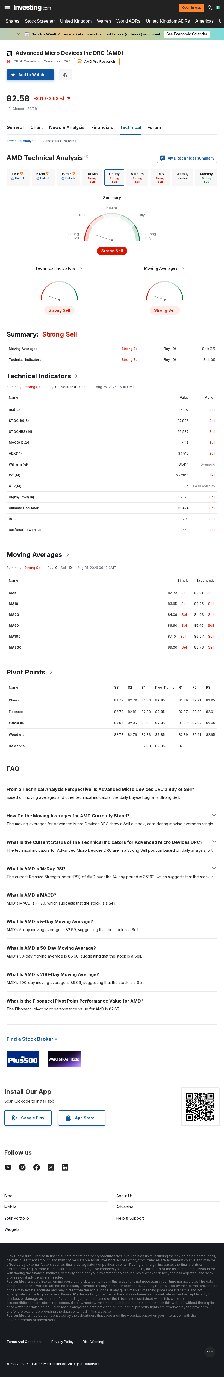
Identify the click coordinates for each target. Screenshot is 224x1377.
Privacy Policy (62, 1342)
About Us (124, 1195)
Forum (154, 127)
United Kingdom (76, 21)
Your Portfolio (16, 1218)
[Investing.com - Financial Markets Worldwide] (32, 7)
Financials (102, 127)
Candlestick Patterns (59, 141)
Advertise (125, 1207)
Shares (12, 21)
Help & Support (130, 1218)
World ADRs (128, 21)
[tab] (18, 177)
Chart (36, 127)
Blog (8, 1195)
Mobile (10, 1207)
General (15, 127)
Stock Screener (40, 21)
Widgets (11, 1229)
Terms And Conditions (24, 1342)
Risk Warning (93, 1342)
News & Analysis (67, 127)
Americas (204, 21)
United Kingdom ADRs (168, 21)
